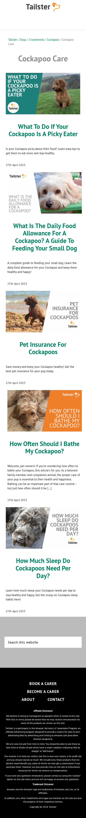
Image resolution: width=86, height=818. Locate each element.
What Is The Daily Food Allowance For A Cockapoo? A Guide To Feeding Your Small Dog (44, 237)
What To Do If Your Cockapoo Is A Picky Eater (43, 130)
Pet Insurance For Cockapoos (43, 348)
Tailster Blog (43, 7)
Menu (43, 22)
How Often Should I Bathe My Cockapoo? (44, 447)
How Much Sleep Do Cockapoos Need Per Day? (43, 568)
